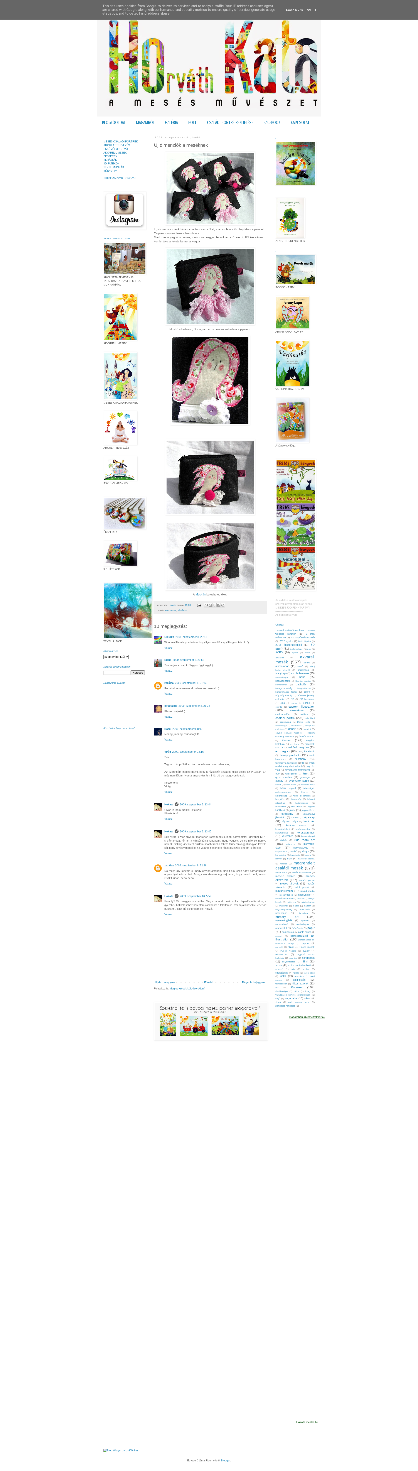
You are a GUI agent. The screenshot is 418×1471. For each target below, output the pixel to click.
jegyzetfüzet (308, 810)
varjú (277, 998)
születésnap (281, 972)
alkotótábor (282, 666)
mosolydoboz (286, 895)
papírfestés (288, 932)
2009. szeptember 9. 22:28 (191, 865)
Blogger (225, 1460)
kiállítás (283, 840)
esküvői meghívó (298, 747)
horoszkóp (296, 799)
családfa (304, 714)
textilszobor (281, 983)
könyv (305, 851)
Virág (167, 751)
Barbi (167, 728)
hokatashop (281, 796)
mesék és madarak (301, 872)
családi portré (285, 718)
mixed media (307, 891)
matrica (283, 863)
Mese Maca (281, 872)
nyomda (305, 920)
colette (278, 707)
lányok (278, 858)
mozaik (300, 898)
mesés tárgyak (289, 883)
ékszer (286, 740)
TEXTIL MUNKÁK (113, 167)
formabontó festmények (297, 770)
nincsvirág (303, 913)
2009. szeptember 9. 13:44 (195, 804)
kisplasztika (281, 851)
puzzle (306, 950)
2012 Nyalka (286, 641)
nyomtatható (281, 924)
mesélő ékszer (285, 876)
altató (300, 666)
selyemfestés (288, 961)
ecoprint (307, 729)
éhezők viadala (307, 736)
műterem (291, 902)
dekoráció (296, 725)
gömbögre (305, 777)
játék (292, 810)
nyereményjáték (283, 920)
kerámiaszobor (303, 829)
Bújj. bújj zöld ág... (284, 695)
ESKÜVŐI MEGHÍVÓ (115, 148)
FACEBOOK (272, 122)
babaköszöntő (282, 681)
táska (283, 976)
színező (279, 969)
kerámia (309, 821)
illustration (280, 806)
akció (307, 652)
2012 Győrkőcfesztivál (302, 637)
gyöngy (279, 780)
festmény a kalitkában (286, 763)
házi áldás (290, 784)
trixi (277, 987)
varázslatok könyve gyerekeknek (292, 995)
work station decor (299, 1002)
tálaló (296, 973)
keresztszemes (306, 832)
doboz (292, 728)
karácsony (287, 813)
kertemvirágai (308, 836)
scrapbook (308, 957)
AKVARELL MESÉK (115, 152)
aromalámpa (281, 677)
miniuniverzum (284, 891)
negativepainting (283, 909)
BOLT (192, 122)
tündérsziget (281, 991)
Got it (312, 9)
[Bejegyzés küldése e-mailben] (199, 605)
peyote (305, 943)
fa (299, 751)
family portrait (289, 755)
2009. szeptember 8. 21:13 (191, 683)
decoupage (281, 725)
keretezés (287, 836)
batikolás (301, 684)
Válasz (168, 647)
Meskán (201, 594)
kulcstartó (295, 855)
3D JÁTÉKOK (111, 163)
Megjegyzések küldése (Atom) (187, 988)
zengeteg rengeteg (285, 1005)
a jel (309, 649)
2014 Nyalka (304, 641)
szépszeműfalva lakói (299, 965)
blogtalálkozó (304, 688)
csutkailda (170, 705)
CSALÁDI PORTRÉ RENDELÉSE (230, 122)
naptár (307, 906)
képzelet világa (290, 821)
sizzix (278, 965)
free (277, 773)
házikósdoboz (308, 784)
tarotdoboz (309, 973)
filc (303, 762)
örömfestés (297, 928)
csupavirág (285, 722)
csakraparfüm (282, 714)
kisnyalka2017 (300, 847)
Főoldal (208, 982)
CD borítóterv (307, 699)
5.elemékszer (296, 649)
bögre (307, 691)
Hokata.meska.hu (307, 1422)
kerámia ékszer (296, 825)
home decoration (302, 796)
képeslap (309, 817)
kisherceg (290, 844)
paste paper (304, 932)
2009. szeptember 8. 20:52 (188, 659)
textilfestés (299, 979)
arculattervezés (300, 673)
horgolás (280, 799)
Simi (305, 961)
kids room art (304, 840)
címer (294, 703)
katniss (295, 817)
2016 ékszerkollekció (288, 644)
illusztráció (296, 806)
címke (306, 703)
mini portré (302, 887)
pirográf (279, 947)
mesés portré (307, 880)
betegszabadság (283, 688)
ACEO (279, 652)
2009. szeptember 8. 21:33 (194, 705)
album (306, 662)
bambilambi (281, 684)
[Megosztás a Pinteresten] (223, 605)
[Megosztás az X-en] (214, 605)
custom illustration (301, 706)
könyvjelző (280, 855)
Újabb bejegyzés (165, 982)
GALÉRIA (171, 122)
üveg (307, 991)
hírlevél (304, 792)
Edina (167, 659)
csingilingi (310, 718)
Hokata (168, 804)
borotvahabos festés (286, 692)
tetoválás (299, 976)
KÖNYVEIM (110, 170)
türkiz (296, 991)
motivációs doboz (284, 898)
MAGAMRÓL (145, 122)
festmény (300, 759)
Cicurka (169, 637)
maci (289, 858)
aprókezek (303, 670)
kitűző (294, 851)
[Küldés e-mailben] (206, 605)
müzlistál (283, 906)
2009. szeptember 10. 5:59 (195, 896)
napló (296, 906)
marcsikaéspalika (306, 858)
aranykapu (281, 673)
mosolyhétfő (304, 894)
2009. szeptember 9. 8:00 (187, 728)
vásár (307, 998)
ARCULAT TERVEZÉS (116, 145)
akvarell (279, 657)
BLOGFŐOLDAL (114, 122)
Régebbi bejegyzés (253, 982)
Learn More (294, 9)
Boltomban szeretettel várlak (307, 1017)
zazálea (169, 683)
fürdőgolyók (291, 774)
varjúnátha (291, 998)
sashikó (293, 958)
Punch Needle (288, 951)
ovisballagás (303, 924)
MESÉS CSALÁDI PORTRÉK (120, 141)
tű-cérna (182, 610)
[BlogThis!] (210, 605)
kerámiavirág (281, 833)
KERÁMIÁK (110, 159)
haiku (278, 784)
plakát (291, 947)
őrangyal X (281, 928)
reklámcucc (281, 954)
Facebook (309, 751)
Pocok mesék (307, 947)
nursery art (286, 916)
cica (282, 703)
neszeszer (170, 610)
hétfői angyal (287, 788)
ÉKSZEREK (110, 156)
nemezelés (304, 909)
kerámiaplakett (282, 829)
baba (302, 677)
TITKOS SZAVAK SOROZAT (119, 178)
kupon (308, 855)
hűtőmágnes (301, 803)
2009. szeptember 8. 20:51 (191, 637)
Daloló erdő (303, 722)
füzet (305, 773)
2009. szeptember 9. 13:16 (188, 751)
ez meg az (282, 751)
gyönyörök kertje (299, 780)
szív (293, 969)
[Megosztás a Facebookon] (218, 605)
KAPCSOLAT (300, 122)
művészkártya (308, 902)
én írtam (294, 744)
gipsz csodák (283, 777)
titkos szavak (300, 983)
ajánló (295, 652)
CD (292, 699)
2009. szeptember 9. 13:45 (195, 831)
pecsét (278, 936)
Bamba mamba (303, 681)
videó (278, 1002)
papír (311, 928)
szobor (306, 969)
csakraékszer (296, 710)
